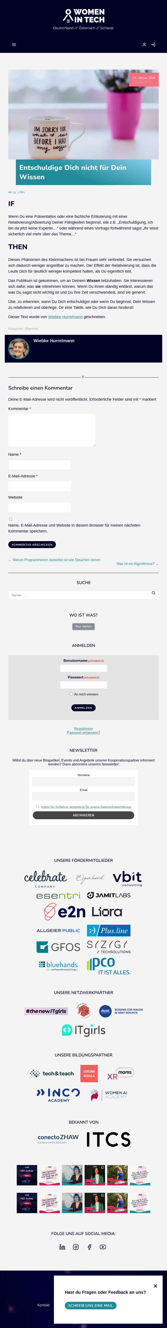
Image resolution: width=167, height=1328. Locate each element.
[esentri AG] (58, 896)
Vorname (83, 775)
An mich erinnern (86, 694)
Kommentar (19, 409)
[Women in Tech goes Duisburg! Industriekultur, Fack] (27, 1175)
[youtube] (103, 1248)
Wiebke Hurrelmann (65, 317)
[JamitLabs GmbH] (108, 896)
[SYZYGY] (108, 947)
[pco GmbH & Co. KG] (108, 966)
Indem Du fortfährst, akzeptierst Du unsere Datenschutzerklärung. (86, 807)
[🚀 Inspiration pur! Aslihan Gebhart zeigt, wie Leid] (95, 1175)
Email (83, 790)
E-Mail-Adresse (23, 476)
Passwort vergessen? (83, 732)
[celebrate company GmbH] (46, 879)
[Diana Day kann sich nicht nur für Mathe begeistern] (72, 1175)
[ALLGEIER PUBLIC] (58, 931)
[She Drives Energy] (83, 1012)
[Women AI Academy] (108, 1096)
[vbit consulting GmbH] (127, 879)
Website (15, 497)
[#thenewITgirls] (46, 1011)
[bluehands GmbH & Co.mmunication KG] (58, 966)
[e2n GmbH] (64, 912)
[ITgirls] (83, 1030)
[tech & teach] (51, 1074)
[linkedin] (63, 1248)
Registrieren (83, 729)
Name (14, 454)
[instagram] (76, 1248)
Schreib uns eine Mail (90, 1306)
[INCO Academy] (58, 1095)
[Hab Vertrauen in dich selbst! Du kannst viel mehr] (49, 1175)
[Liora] (107, 912)
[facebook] (90, 1248)
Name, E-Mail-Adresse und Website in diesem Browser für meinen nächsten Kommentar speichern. (74, 528)
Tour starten (83, 626)
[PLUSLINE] (108, 931)
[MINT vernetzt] (120, 1011)
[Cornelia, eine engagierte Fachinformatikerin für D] (117, 1175)
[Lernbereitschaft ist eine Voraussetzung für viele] (140, 1175)
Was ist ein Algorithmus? (138, 564)
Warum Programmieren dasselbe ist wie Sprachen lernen (54, 560)
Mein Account (144, 44)
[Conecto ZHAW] (58, 1140)
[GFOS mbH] (58, 947)
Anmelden (153, 44)
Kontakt (43, 1305)
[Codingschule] (89, 1074)
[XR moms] (121, 1074)
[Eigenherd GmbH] (89, 879)
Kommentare (141, 81)
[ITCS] (108, 1140)
